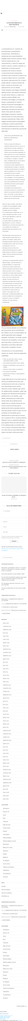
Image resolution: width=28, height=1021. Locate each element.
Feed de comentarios (6, 893)
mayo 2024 (6, 668)
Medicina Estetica (7, 837)
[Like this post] (18, 444)
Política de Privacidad (5, 1016)
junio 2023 (5, 704)
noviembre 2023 (7, 688)
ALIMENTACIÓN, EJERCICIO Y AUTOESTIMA (15, 603)
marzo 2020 (6, 759)
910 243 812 (4, 1013)
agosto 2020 (6, 743)
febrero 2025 (6, 642)
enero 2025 (6, 645)
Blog (4, 818)
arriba (20, 1020)
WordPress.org (5, 896)
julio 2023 (5, 701)
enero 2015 (5, 799)
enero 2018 (6, 795)
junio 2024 (5, 665)
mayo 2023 (6, 707)
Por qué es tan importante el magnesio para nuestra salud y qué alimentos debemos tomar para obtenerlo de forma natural (13, 579)
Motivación (5, 850)
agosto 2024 (6, 659)
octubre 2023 (6, 691)
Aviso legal (2, 1019)
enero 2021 (5, 727)
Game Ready (6, 834)
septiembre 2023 (7, 694)
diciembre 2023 (7, 685)
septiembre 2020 (7, 740)
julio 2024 (5, 662)
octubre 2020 (6, 737)
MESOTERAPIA (6, 613)
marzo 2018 (6, 792)
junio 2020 (5, 750)
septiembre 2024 (7, 655)
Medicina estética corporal (9, 841)
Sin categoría (6, 860)
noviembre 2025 (7, 626)
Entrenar (5, 831)
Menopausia (6, 844)
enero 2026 (6, 623)
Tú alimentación (6, 438)
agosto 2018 (6, 785)
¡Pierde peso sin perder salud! (10, 607)
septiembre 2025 (7, 629)
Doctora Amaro (6, 828)
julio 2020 (5, 746)
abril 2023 (5, 711)
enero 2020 (6, 766)
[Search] (26, 13)
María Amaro (13, 26)
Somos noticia (6, 863)
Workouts (5, 876)
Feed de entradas (5, 889)
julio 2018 (5, 789)
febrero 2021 (6, 724)
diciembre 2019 (7, 769)
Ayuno (4, 815)
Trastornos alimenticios (8, 867)
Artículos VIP (6, 811)
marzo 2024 (6, 675)
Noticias (5, 854)
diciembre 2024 (7, 649)
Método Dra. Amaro (7, 847)
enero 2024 (6, 681)
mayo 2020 (6, 753)
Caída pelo (5, 821)
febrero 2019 (6, 776)
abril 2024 (5, 672)
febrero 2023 (6, 717)
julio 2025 (5, 632)
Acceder (3, 886)
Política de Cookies (4, 1017)
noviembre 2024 (7, 652)
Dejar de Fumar (6, 824)
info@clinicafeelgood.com (6, 1015)
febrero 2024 (6, 678)
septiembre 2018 (7, 782)
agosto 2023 (6, 698)
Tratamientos (6, 870)
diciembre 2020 (7, 730)
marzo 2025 (6, 639)
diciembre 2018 (7, 779)
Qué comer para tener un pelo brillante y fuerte (12, 574)
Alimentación (6, 808)
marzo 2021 (6, 720)
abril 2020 (5, 756)
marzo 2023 (6, 714)
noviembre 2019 (7, 772)
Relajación (5, 857)
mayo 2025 (5, 636)
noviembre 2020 (7, 733)
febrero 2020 (6, 763)
